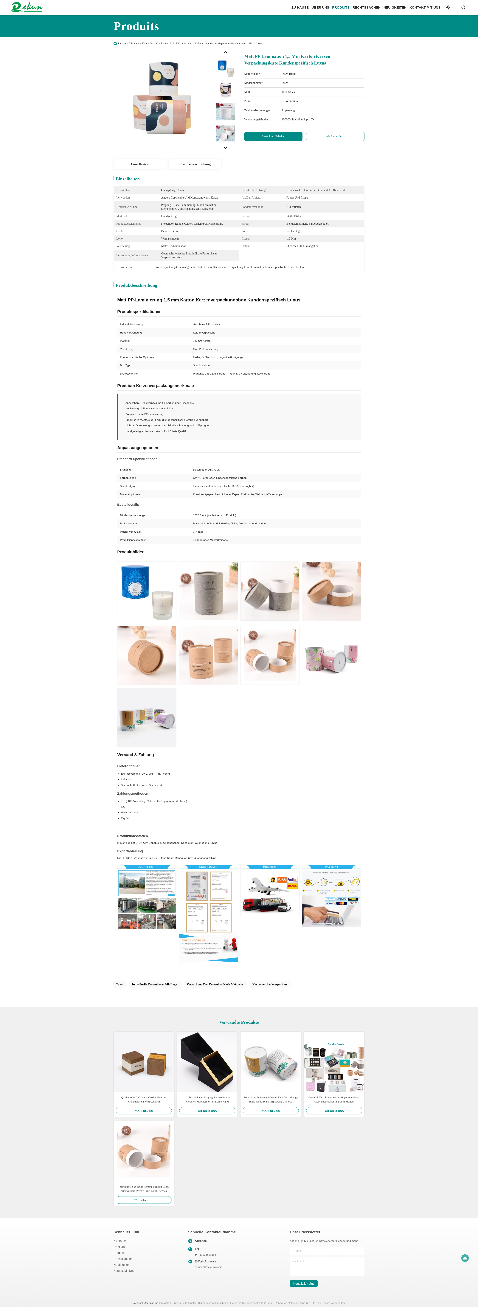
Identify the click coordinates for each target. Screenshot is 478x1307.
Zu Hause (300, 7)
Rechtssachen (123, 1258)
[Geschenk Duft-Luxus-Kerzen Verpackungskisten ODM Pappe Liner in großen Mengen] (334, 1062)
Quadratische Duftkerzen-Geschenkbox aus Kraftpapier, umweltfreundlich (143, 1099)
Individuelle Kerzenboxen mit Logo (154, 984)
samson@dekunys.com (208, 1266)
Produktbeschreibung (195, 164)
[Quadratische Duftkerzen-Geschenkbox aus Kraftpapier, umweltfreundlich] (144, 1062)
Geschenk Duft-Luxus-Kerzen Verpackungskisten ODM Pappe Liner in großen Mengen (334, 1099)
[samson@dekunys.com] (465, 1258)
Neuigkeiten (122, 1264)
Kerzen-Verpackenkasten (155, 43)
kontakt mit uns (424, 7)
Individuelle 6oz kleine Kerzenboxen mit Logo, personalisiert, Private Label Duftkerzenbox (144, 1188)
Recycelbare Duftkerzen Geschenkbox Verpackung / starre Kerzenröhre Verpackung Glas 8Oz (270, 1099)
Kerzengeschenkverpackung (270, 984)
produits (341, 7)
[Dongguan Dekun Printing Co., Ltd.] (27, 7)
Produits (135, 43)
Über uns (320, 7)
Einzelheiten (140, 164)
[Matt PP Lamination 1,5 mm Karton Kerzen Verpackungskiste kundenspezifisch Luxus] (163, 99)
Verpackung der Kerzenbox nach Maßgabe (215, 984)
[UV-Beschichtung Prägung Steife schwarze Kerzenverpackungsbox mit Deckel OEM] (207, 1062)
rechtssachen (367, 7)
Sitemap (166, 1302)
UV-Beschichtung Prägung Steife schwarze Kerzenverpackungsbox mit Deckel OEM (207, 1099)
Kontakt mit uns (124, 1270)
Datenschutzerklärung (145, 1302)
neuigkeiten (395, 7)
